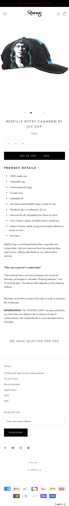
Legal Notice (10, 389)
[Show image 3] (38, 113)
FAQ (6, 401)
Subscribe (16, 432)
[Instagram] (20, 448)
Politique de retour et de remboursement (24, 373)
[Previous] (24, 112)
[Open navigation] (4, 13)
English (33, 462)
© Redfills (34, 470)
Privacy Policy (11, 378)
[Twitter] (13, 448)
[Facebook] (5, 448)
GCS (6, 395)
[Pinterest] (28, 448)
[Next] (44, 112)
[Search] (58, 13)
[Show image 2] (34, 113)
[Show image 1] (31, 113)
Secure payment (12, 384)
